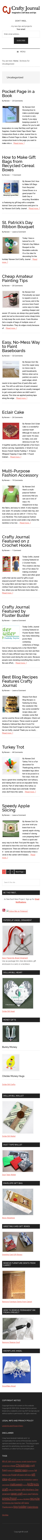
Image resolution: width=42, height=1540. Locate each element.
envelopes (31, 1470)
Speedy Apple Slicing (16, 807)
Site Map (5, 1515)
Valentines (32, 1506)
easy (25, 1470)
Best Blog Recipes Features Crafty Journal (20, 681)
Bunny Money (9, 1047)
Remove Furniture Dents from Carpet (17, 1302)
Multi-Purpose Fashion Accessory (20, 473)
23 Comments (17, 101)
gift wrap (11, 1479)
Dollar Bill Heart (8, 1011)
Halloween (16, 1484)
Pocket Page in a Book (18, 93)
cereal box (6, 1466)
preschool (9, 1498)
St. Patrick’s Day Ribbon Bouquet (18, 224)
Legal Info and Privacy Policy (12, 1426)
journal (25, 1485)
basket (29, 1461)
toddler (22, 1506)
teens (26, 1503)
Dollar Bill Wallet (9, 1136)
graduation (28, 1479)
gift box (27, 1475)
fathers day (6, 1475)
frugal (13, 1475)
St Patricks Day (8, 1503)
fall (35, 1470)
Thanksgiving (7, 1507)
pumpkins (20, 1499)
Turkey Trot (13, 747)
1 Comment (16, 175)
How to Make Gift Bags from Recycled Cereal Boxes (19, 163)
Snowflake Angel (9, 1386)
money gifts (20, 1489)
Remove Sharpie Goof (11, 1342)
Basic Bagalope (8, 1218)
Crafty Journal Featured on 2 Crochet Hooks (16, 541)
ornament (6, 1494)
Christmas (23, 1465)
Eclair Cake (13, 412)
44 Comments (17, 752)
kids (30, 1484)
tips (15, 1506)
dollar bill (11, 1470)
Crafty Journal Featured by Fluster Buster (16, 611)
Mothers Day (32, 1489)
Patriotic (34, 1494)
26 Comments (17, 417)
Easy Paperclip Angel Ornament (15, 958)
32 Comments (17, 356)
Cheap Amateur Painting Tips (17, 278)
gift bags (20, 1475)
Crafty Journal (21, 10)
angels (24, 1461)
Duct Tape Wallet (9, 1175)
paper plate (27, 1494)
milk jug (11, 1490)
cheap (12, 1466)
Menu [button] (23, 52)
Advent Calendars (16, 1461)
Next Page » (20, 872)
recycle (35, 1498)
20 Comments (17, 286)
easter (18, 1470)
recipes (26, 1499)
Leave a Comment (19, 232)
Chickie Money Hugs (13, 1076)
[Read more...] (19, 143)
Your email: (21, 29)
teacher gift (19, 1503)
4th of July (6, 1461)
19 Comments (17, 480)
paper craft (17, 1493)
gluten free (20, 1479)
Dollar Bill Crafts (8, 1084)
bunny (34, 1461)
